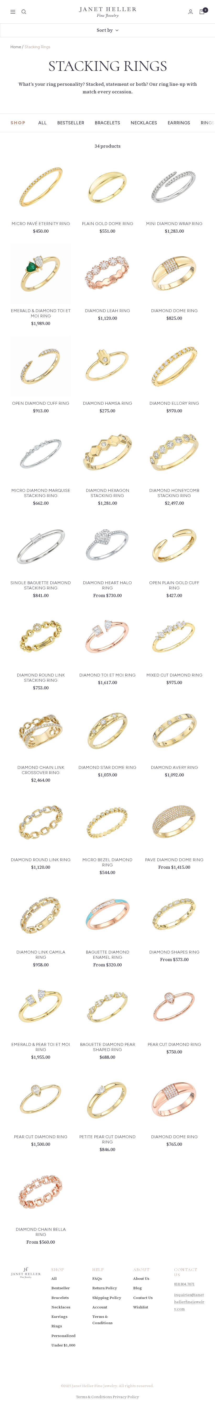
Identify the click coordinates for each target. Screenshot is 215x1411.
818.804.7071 (184, 1284)
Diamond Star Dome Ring (107, 767)
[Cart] (202, 11)
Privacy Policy (126, 1396)
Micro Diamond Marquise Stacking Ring (40, 493)
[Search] (24, 11)
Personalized (63, 1335)
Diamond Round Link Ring (41, 859)
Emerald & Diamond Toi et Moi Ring (41, 313)
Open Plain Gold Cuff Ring (174, 585)
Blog (137, 1288)
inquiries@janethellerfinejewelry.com (189, 1302)
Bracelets (107, 122)
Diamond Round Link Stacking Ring (41, 678)
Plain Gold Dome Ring (107, 223)
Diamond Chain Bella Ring (41, 1232)
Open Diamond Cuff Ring (40, 403)
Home (15, 47)
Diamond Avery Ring (174, 767)
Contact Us (143, 1297)
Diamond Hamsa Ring (107, 403)
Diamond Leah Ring (107, 310)
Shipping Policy (106, 1297)
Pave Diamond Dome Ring (174, 859)
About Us (141, 1278)
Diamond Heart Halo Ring (107, 585)
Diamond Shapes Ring (174, 952)
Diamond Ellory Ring (174, 403)
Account (99, 1307)
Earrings (179, 122)
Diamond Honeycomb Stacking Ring (174, 493)
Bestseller (70, 122)
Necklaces (144, 122)
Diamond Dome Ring (174, 310)
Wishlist (140, 1307)
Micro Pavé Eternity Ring (41, 223)
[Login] (190, 11)
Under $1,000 (63, 1345)
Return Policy (104, 1288)
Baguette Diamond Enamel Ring (107, 955)
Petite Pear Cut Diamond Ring (107, 1139)
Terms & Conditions (102, 1319)
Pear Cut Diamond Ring (174, 1044)
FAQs (97, 1278)
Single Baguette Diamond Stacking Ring (40, 585)
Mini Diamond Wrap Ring (174, 223)
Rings (207, 122)
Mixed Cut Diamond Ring (174, 675)
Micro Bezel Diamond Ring (107, 862)
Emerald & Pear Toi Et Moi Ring (40, 1047)
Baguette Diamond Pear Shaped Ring (107, 1047)
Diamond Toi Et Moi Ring (107, 675)
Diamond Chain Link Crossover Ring (40, 770)
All (42, 122)
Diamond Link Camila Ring (40, 955)
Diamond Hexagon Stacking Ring (107, 493)
